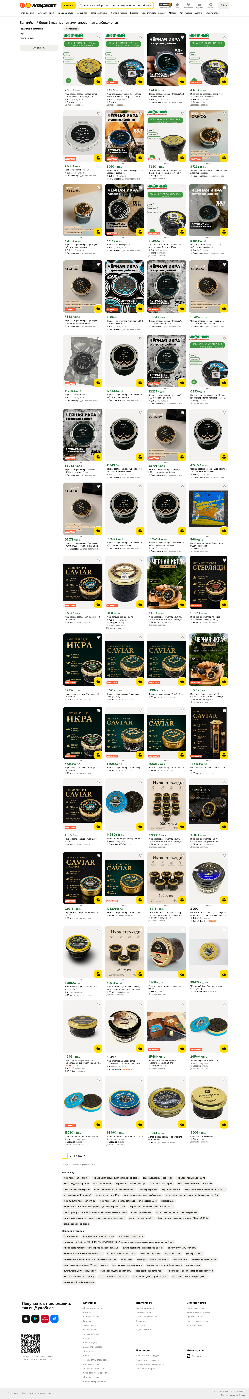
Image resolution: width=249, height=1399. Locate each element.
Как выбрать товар (145, 1308)
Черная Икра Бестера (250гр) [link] (204, 1060)
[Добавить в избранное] (99, 37)
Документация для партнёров (150, 1364)
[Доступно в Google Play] (35, 1322)
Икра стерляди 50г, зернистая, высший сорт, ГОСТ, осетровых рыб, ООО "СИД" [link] (123, 1062)
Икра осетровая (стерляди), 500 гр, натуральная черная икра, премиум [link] (165, 913)
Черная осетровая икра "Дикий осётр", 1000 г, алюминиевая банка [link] (166, 544)
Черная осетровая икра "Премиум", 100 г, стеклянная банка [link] (81, 245)
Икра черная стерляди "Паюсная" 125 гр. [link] (207, 768)
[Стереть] (150, 5)
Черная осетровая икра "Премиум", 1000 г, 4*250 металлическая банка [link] (81, 544)
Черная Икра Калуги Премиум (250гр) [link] (124, 1136)
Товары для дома (91, 1334)
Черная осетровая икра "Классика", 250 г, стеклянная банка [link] (165, 322)
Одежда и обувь (91, 1330)
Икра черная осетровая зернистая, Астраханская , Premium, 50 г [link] (206, 95)
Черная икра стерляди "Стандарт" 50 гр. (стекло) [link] (82, 695)
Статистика (12, 1393)
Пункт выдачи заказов (197, 1321)
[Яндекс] (242, 1395)
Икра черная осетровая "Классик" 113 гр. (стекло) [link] (82, 618)
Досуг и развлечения (93, 1308)
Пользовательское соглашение (37, 1393)
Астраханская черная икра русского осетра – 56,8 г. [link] (81, 988)
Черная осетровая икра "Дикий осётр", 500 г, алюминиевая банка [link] (124, 544)
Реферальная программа (198, 1312)
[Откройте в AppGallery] (45, 1322)
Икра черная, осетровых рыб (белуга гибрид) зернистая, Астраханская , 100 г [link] (208, 396)
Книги (86, 1355)
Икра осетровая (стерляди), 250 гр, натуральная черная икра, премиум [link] (123, 988)
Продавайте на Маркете (147, 1360)
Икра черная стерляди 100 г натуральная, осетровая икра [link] (204, 840)
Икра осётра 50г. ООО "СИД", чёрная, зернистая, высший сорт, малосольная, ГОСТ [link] (208, 913)
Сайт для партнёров (145, 1368)
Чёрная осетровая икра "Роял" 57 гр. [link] (123, 767)
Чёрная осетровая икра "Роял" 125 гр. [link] (124, 912)
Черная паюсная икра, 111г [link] (118, 244)
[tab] (28, 13)
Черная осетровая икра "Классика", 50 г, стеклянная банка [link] (166, 95)
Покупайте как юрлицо (146, 1317)
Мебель (87, 1312)
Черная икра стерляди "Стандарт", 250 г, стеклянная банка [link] (124, 322)
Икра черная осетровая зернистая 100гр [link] (164, 987)
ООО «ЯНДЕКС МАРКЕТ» (234, 1391)
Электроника (89, 1325)
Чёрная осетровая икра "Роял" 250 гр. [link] (166, 767)
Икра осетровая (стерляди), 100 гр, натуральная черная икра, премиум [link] (165, 618)
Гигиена (87, 1321)
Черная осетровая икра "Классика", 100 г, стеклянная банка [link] (206, 245)
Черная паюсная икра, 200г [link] (77, 394)
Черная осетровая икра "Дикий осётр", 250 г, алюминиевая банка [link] (124, 470)
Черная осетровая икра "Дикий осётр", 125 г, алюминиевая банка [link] (208, 470)
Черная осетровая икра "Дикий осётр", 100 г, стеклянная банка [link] (124, 395)
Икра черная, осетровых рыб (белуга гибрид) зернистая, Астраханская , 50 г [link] (124, 95)
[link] (76, 1178)
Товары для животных (93, 1368)
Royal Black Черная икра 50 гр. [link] (204, 1136)
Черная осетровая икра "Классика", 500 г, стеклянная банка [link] (165, 396)
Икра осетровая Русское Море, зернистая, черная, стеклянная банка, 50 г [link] (82, 1061)
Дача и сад (88, 1351)
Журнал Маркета (144, 1330)
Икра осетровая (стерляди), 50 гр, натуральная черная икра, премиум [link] (206, 695)
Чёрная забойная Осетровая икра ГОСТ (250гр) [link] (206, 987)
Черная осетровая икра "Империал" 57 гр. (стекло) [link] (123, 695)
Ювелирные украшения (94, 1381)
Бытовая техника (91, 1317)
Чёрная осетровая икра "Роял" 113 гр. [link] (165, 694)
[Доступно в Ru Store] (54, 1322)
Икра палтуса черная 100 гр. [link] (119, 617)
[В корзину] (98, 81)
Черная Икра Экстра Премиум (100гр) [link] (124, 838)
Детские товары (91, 1377)
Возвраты (140, 1325)
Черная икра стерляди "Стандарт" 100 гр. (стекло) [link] (83, 768)
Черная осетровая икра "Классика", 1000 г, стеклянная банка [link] (81, 470)
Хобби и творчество (92, 1347)
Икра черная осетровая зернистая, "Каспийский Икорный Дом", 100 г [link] (164, 171)
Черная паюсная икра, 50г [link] (77, 170)
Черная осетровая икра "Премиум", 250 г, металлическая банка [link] (207, 322)
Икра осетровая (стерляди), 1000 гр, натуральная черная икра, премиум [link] (165, 840)
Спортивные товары (92, 1364)
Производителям (195, 1317)
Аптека (86, 1338)
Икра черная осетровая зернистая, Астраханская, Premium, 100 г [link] (164, 245)
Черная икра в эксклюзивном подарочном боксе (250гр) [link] (162, 1061)
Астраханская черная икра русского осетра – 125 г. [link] (165, 1138)
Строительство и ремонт (95, 1373)
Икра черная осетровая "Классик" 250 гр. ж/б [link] (83, 913)
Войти (223, 5)
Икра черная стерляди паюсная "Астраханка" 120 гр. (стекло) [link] (205, 618)
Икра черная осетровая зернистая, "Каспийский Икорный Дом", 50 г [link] (81, 95)
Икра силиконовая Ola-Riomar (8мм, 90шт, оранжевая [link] (207, 544)
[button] (71, 28)
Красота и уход (90, 1342)
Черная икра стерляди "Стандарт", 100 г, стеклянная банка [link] (124, 171)
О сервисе (141, 1321)
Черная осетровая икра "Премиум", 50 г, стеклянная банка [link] (208, 171)
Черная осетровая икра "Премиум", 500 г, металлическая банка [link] (165, 470)
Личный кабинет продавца (148, 1356)
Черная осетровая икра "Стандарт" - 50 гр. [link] (82, 840)
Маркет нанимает (195, 1325)
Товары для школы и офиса (96, 1360)
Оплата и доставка (144, 1312)
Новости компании (195, 1308)
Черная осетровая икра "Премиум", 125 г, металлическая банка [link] (81, 321)
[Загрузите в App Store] (26, 1322)
